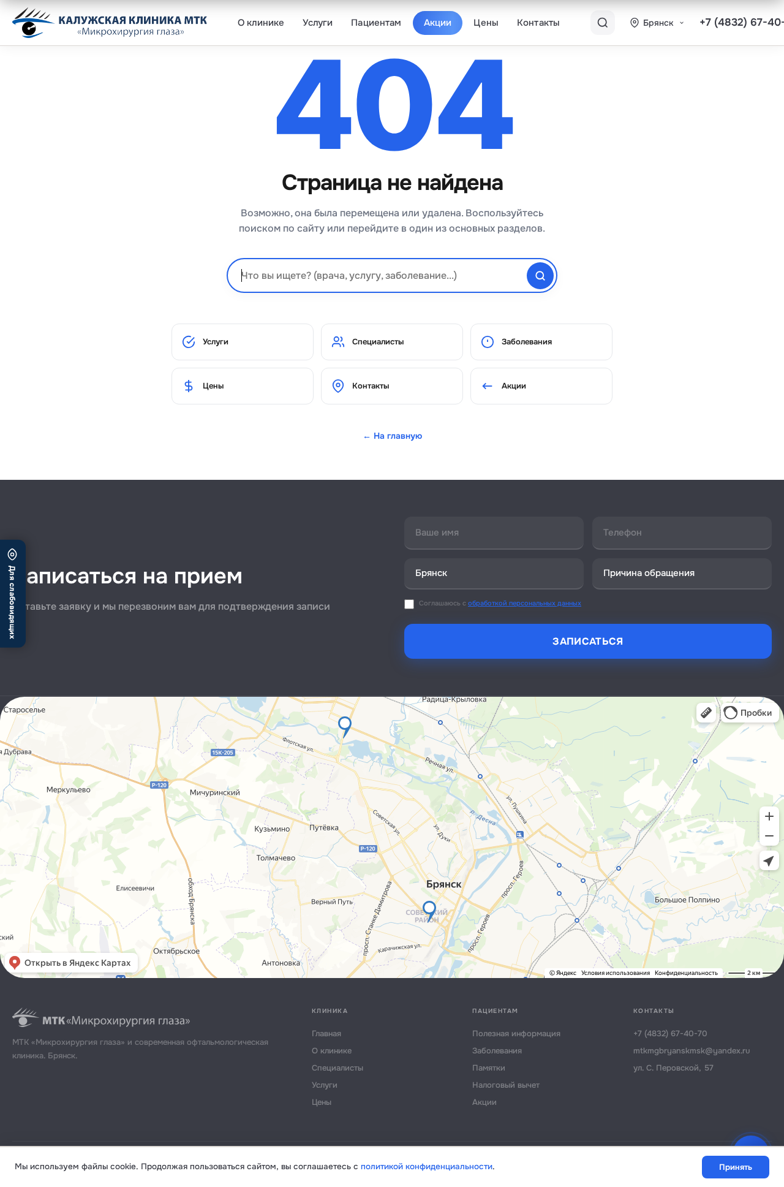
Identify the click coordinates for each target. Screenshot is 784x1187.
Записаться (587, 641)
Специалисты (378, 341)
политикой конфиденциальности (426, 1166)
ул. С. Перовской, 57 (673, 1068)
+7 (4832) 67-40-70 (670, 1033)
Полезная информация (516, 1033)
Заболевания (527, 341)
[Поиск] (602, 22)
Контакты (538, 23)
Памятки (488, 1068)
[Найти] (540, 275)
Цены (486, 23)
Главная (326, 1033)
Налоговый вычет (506, 1085)
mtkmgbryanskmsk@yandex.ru (691, 1050)
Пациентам (376, 23)
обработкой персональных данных (524, 603)
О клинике (261, 23)
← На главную (392, 435)
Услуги (318, 23)
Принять (735, 1167)
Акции (438, 23)
